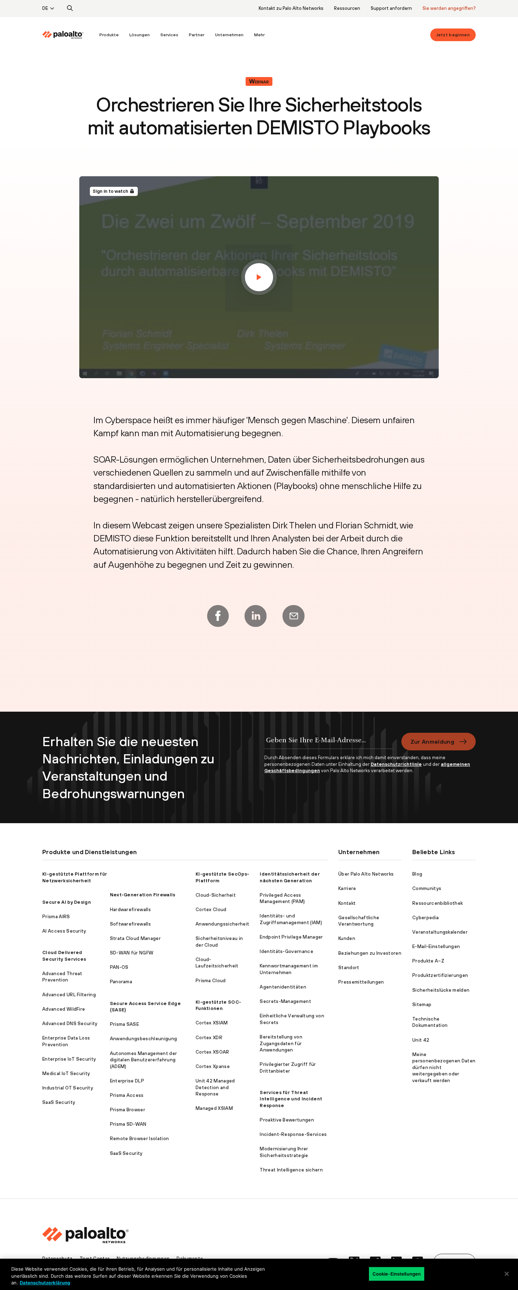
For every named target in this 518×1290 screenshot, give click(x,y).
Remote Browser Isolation (139, 1138)
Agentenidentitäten (283, 987)
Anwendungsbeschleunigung (143, 1038)
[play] (259, 277)
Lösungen (139, 34)
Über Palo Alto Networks (366, 874)
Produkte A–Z (428, 961)
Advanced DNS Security (70, 1023)
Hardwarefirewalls (130, 909)
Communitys (426, 888)
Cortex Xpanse (213, 1066)
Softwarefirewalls (130, 924)
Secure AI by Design (66, 902)
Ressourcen (347, 8)
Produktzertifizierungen (440, 975)
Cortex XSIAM (212, 1022)
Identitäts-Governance (286, 951)
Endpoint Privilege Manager (291, 937)
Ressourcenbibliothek (437, 903)
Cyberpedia (425, 917)
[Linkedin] (255, 616)
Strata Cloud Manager (135, 938)
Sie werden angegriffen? (449, 8)
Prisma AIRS (56, 916)
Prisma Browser (127, 1109)
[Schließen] (506, 1274)
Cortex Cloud (211, 909)
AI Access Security (64, 931)
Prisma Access (127, 1095)
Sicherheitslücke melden (440, 990)
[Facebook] (217, 616)
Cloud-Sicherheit (216, 895)
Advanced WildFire (63, 1009)
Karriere (347, 888)
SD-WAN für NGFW (132, 952)
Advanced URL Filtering (69, 994)
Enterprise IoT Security (69, 1059)
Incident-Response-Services (293, 1134)
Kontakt (347, 903)
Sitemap (421, 1004)
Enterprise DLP (127, 1081)
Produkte (109, 34)
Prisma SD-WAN (128, 1124)
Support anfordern (391, 8)
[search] (70, 8)
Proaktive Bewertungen (287, 1120)
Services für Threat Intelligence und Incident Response (291, 1099)
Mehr (259, 34)
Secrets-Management (285, 1001)
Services (169, 34)
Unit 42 (420, 1040)
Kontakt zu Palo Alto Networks (291, 8)
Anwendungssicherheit (222, 924)
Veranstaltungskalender (440, 932)
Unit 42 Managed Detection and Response (215, 1087)
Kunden (346, 938)
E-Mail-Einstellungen (436, 946)
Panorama (121, 981)
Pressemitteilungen (361, 982)
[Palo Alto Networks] (63, 35)
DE (45, 8)
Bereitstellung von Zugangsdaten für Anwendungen (281, 1043)
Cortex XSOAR (212, 1052)
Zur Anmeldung (432, 741)
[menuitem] (68, 34)
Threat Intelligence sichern (291, 1170)
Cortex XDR (209, 1037)
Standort (348, 967)
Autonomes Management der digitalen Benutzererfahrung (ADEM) (143, 1060)
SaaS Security (58, 1102)
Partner (196, 34)
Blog (417, 874)
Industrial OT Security (67, 1088)
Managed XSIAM (214, 1108)
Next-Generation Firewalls (142, 894)
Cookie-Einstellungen (396, 1273)
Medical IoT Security (66, 1073)
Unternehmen (229, 34)
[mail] (293, 616)
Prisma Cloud (211, 980)
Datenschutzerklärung (45, 1282)
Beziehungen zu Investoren (369, 953)
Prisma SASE (124, 1024)
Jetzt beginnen (453, 34)
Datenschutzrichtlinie (396, 764)
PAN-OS (119, 967)
